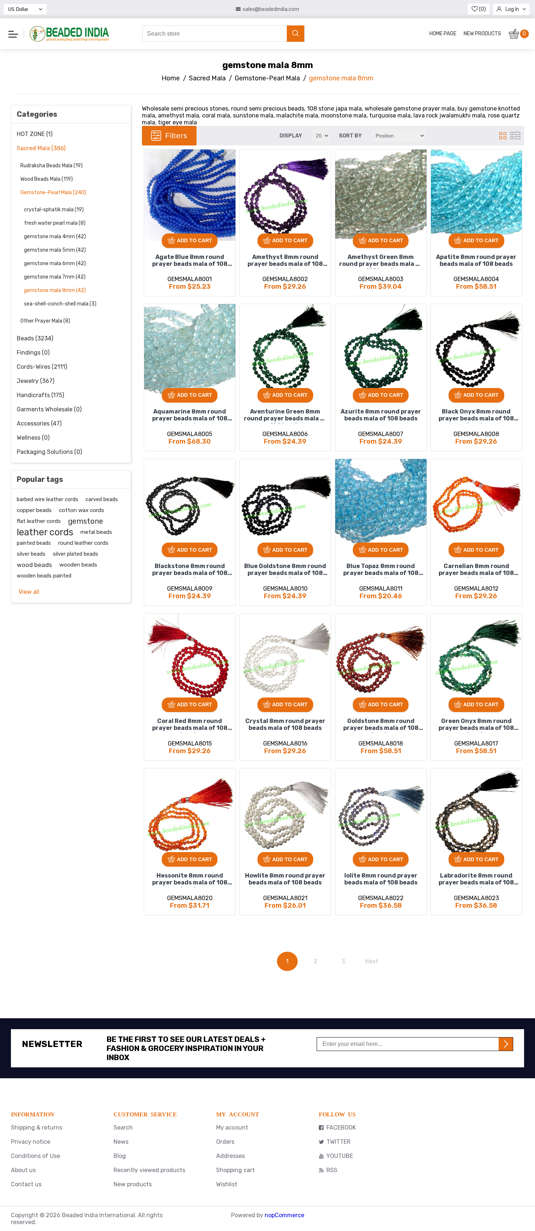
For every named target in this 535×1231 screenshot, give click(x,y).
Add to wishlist (152, 157)
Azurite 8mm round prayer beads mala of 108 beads (381, 415)
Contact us (26, 1184)
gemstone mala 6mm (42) (55, 263)
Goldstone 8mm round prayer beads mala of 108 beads (381, 725)
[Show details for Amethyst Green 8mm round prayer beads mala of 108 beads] (381, 195)
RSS (331, 1170)
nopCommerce (284, 1215)
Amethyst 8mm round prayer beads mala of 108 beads (285, 261)
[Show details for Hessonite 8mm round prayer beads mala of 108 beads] (189, 814)
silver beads (31, 554)
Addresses (230, 1155)
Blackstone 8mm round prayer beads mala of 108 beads (189, 570)
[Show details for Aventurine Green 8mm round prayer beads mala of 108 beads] (285, 349)
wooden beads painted (44, 575)
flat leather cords (39, 521)
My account (232, 1127)
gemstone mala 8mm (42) (55, 290)
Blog (120, 1155)
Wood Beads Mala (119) (46, 179)
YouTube (339, 1155)
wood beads (34, 564)
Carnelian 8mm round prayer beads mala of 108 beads (476, 570)
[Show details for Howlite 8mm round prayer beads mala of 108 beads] (285, 814)
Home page (442, 34)
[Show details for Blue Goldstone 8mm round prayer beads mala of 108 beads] (285, 504)
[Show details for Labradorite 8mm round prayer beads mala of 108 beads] (476, 814)
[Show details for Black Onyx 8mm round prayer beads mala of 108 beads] (476, 349)
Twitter (338, 1141)
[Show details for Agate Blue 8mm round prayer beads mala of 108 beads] (189, 195)
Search (123, 1127)
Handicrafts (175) (40, 395)
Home (171, 78)
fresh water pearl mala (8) (55, 223)
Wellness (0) (33, 437)
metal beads (96, 532)
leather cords (45, 532)
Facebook (341, 1127)
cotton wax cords (81, 510)
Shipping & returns (36, 1127)
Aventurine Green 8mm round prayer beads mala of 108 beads (285, 415)
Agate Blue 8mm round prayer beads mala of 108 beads (189, 261)
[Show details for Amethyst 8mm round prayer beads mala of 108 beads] (285, 195)
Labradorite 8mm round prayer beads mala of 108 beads (476, 879)
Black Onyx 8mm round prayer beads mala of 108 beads (476, 415)
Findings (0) (33, 352)
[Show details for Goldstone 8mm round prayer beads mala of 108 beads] (381, 659)
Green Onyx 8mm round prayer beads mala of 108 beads (476, 725)
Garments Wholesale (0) (49, 409)
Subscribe (506, 1044)
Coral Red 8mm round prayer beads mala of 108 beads (189, 725)
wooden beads (78, 564)
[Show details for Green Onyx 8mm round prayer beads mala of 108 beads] (476, 659)
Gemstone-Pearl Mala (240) (53, 192)
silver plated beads (75, 554)
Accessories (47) (39, 423)
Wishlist (226, 1184)
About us (23, 1170)
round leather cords (83, 543)
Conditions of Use (35, 1155)
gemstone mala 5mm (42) (55, 250)
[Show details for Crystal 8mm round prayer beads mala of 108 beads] (285, 659)
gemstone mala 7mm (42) (55, 277)
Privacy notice (30, 1141)
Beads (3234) (35, 338)
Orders (225, 1141)
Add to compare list (153, 169)
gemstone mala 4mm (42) (55, 236)
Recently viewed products (149, 1170)
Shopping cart (235, 1170)
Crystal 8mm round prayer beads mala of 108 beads (285, 724)
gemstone (85, 521)
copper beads (34, 510)
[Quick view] (152, 182)
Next (371, 961)
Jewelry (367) (35, 380)
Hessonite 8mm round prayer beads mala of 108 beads (189, 879)
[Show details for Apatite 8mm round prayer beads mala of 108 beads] (476, 195)
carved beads (102, 499)
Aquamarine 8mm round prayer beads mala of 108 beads (189, 415)
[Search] (295, 33)
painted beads (34, 543)
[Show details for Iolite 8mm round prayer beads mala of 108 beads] (381, 814)
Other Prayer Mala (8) (45, 321)
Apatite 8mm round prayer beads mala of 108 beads (476, 260)
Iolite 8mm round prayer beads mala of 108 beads (380, 879)
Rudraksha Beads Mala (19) (51, 166)
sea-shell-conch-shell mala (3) (60, 304)
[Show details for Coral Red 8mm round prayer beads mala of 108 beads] (189, 659)
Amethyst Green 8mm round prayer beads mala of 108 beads (380, 261)
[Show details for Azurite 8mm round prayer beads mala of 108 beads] (381, 349)
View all (29, 591)
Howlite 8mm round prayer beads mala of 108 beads (285, 879)
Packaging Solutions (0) (49, 451)
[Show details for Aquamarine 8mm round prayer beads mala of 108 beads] (189, 349)
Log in (512, 9)
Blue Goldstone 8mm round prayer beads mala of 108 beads (285, 570)
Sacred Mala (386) (41, 148)
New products (482, 34)
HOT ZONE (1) (34, 134)
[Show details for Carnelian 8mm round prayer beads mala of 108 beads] (476, 504)
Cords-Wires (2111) (42, 366)
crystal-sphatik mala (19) (54, 210)
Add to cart (194, 240)
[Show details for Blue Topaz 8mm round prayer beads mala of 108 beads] (381, 504)
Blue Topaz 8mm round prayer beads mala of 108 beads (381, 570)
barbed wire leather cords (47, 499)
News (121, 1141)
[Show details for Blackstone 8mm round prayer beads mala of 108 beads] (189, 504)
